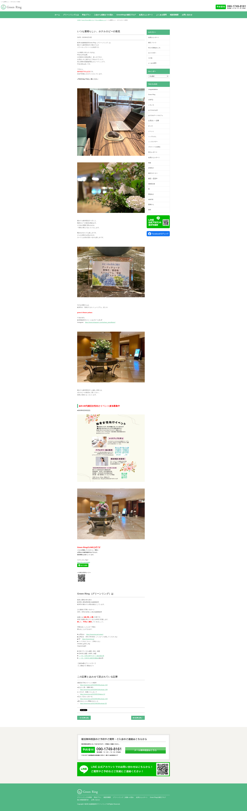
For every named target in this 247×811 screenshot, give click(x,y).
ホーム (57, 15)
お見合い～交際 (153, 120)
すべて (150, 126)
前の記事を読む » (138, 718)
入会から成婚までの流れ (103, 15)
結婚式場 (150, 199)
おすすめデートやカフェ (155, 115)
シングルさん (152, 136)
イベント (151, 131)
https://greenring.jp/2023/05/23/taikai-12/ (92, 694)
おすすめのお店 (153, 110)
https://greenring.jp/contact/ (94, 634)
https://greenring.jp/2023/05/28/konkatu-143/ (94, 699)
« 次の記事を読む (84, 718)
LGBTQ (150, 99)
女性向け (151, 168)
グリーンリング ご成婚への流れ (123, 797)
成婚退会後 (151, 184)
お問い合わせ (187, 15)
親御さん (151, 204)
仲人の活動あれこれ (100, 20)
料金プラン (86, 15)
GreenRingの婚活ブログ (126, 15)
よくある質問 (161, 15)
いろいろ (151, 105)
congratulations (153, 89)
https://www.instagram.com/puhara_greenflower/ (100, 322)
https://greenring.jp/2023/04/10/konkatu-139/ (94, 689)
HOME (79, 20)
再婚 (149, 163)
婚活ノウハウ (152, 42)
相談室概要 (174, 15)
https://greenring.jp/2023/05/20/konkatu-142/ (94, 685)
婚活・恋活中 (152, 178)
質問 (149, 209)
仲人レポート (152, 152)
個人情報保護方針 (83, 800)
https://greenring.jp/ (88, 639)
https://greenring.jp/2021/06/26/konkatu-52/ (93, 703)
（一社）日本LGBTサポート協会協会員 (91, 656)
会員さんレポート (146, 15)
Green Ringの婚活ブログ (88, 20)
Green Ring (151, 94)
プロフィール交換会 (154, 147)
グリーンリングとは (71, 15)
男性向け (151, 194)
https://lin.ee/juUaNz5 (83, 562)
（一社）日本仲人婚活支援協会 (89, 658)
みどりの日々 (152, 53)
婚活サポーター (153, 173)
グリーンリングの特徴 (84, 797)
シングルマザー (153, 141)
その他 (150, 58)
